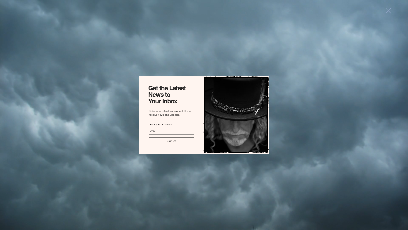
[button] (388, 11)
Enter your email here (161, 124)
